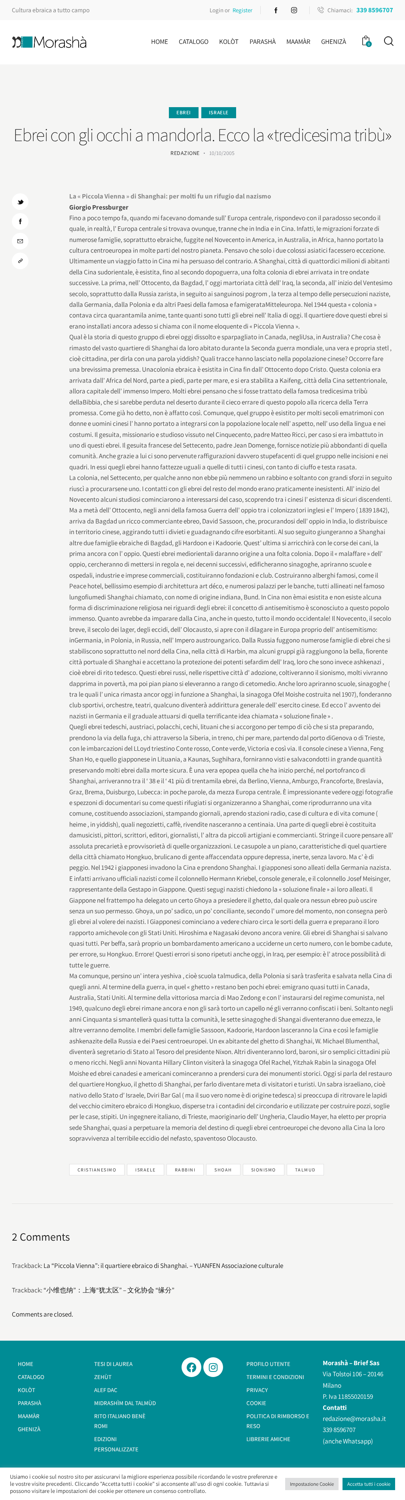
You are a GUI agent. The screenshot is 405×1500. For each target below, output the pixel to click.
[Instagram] (213, 1367)
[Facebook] (191, 1367)
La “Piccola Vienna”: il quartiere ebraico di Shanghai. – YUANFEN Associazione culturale (163, 1265)
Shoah (223, 1170)
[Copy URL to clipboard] (20, 261)
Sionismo (263, 1170)
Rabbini (185, 1170)
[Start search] (388, 41)
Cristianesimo (97, 1170)
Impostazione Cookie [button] (312, 1484)
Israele (219, 112)
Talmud (305, 1170)
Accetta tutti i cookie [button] (368, 1484)
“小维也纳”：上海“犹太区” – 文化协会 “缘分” (109, 1290)
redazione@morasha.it (354, 1418)
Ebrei (183, 112)
